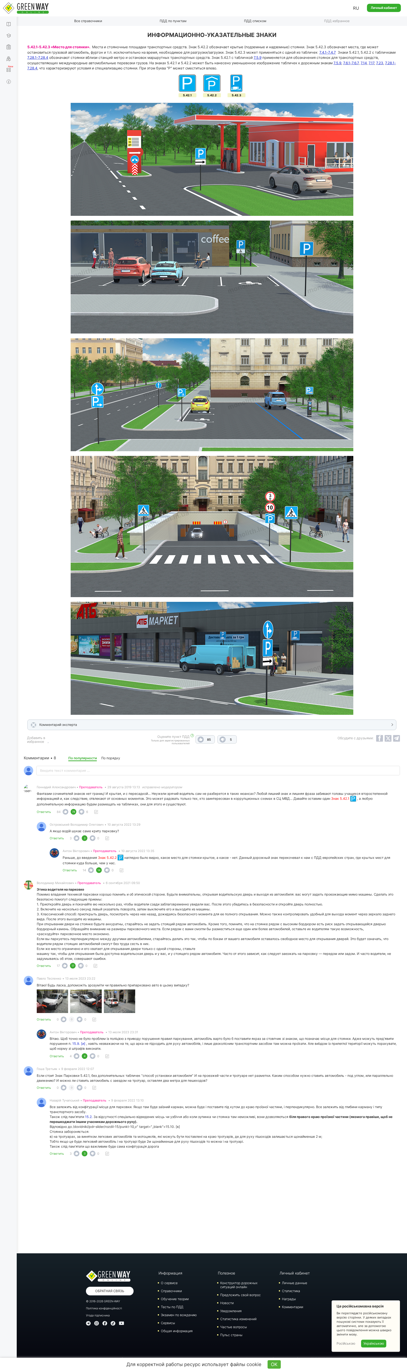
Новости (227, 1303)
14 (84, 870)
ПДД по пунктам (173, 21)
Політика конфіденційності (104, 1308)
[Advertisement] (212, 1206)
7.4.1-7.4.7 (327, 52)
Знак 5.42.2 (108, 858)
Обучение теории (175, 1299)
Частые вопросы (233, 1327)
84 (59, 812)
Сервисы (168, 1323)
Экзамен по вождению (179, 1315)
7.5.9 (257, 57)
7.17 (371, 63)
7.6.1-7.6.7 (351, 63)
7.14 (364, 63)
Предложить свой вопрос (240, 1295)
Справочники (171, 1291)
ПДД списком (255, 21)
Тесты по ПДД (172, 1307)
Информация (170, 1273)
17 (58, 966)
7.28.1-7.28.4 (37, 57)
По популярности (82, 758)
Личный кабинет (384, 8)
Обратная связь (109, 1291)
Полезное (226, 1273)
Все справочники (88, 21)
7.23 (379, 63)
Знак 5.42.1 (340, 798)
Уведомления (231, 1311)
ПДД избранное (337, 21)
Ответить (44, 812)
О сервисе (169, 1283)
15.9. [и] (78, 1043)
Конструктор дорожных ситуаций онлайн (238, 1285)
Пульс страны (231, 1335)
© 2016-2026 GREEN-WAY (103, 1301)
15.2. (89, 1117)
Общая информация (177, 1331)
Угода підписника (98, 1315)
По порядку (110, 758)
